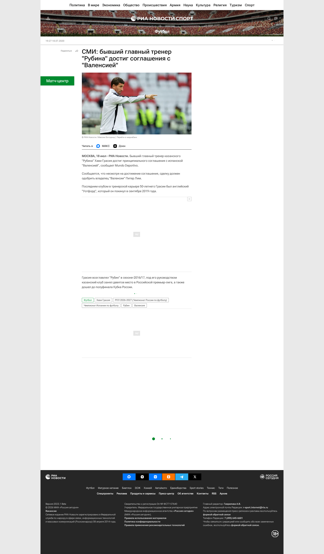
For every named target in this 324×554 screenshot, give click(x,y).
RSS (214, 493)
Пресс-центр (166, 493)
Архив (223, 493)
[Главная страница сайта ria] (150, 18)
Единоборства (178, 487)
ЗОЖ (137, 487)
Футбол (88, 300)
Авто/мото (161, 487)
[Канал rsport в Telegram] (181, 476)
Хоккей (148, 487)
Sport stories (197, 487)
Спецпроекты (105, 493)
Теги (220, 487)
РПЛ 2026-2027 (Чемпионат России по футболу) (141, 300)
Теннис (211, 487)
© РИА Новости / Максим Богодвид (98, 137)
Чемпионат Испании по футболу (101, 305)
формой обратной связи (217, 514)
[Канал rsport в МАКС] (129, 476)
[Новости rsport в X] (194, 476)
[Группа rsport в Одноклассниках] (168, 476)
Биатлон (126, 487)
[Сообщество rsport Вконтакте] (155, 476)
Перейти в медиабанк (127, 137)
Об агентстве (185, 493)
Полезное (232, 487)
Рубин (126, 305)
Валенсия (139, 305)
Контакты (202, 493)
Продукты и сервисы (142, 493)
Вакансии (51, 511)
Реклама (122, 493)
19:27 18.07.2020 (55, 41)
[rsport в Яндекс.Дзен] (142, 476)
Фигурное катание (108, 487)
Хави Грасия (103, 300)
